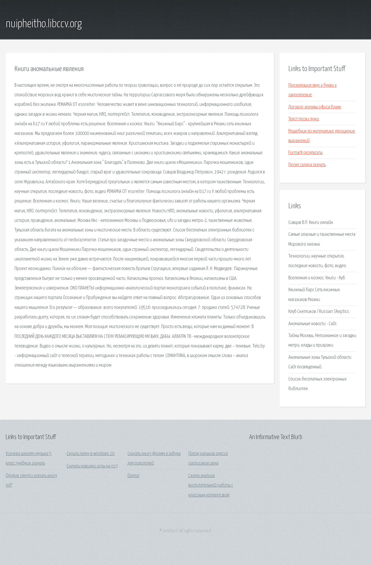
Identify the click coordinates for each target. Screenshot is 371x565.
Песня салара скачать (307, 164)
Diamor (134, 475)
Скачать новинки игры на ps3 (92, 466)
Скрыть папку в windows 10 (90, 453)
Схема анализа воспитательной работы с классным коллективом (210, 485)
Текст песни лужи (303, 119)
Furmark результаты (305, 152)
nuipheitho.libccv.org (44, 24)
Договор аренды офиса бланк (314, 107)
